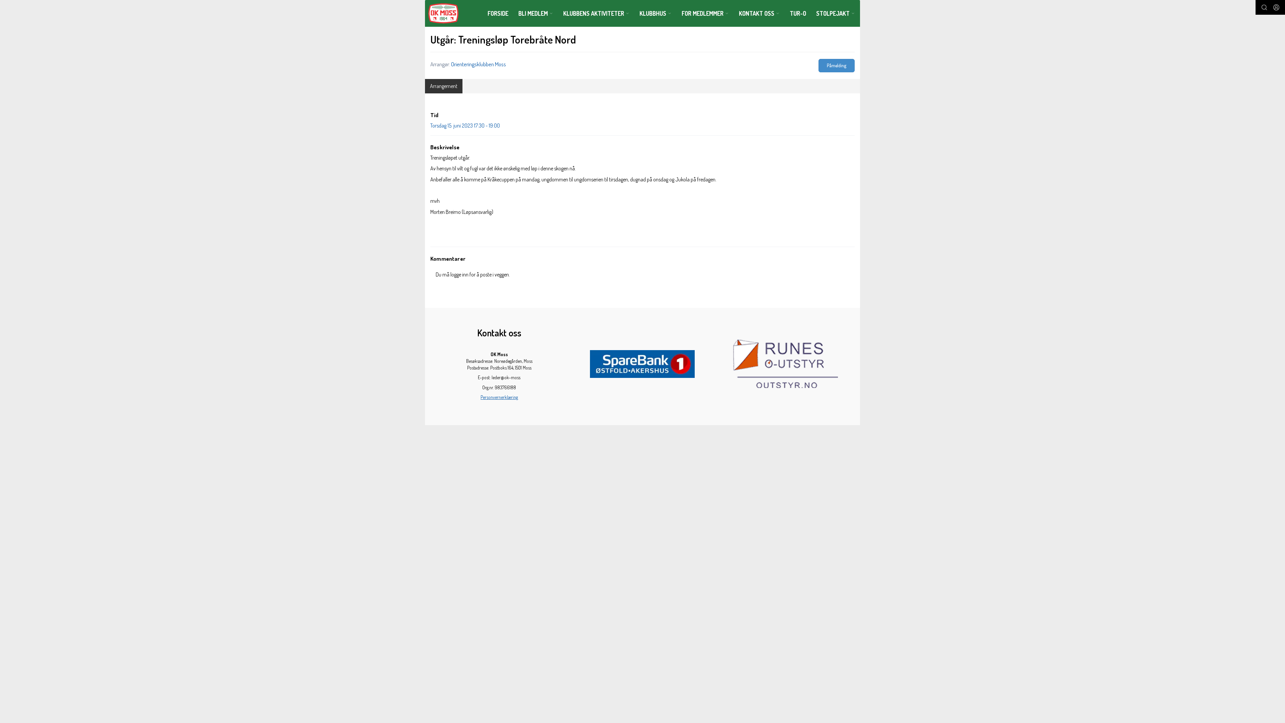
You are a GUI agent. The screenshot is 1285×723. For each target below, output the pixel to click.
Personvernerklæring (499, 397)
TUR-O (798, 13)
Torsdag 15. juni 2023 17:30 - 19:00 (465, 125)
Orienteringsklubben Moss (478, 64)
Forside (498, 13)
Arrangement (443, 86)
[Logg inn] (1276, 7)
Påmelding (836, 65)
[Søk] (1264, 7)
